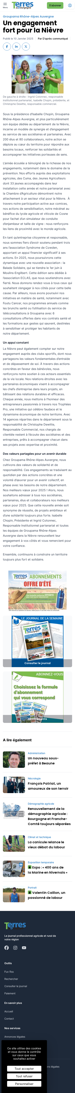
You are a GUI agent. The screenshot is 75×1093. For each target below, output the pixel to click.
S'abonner (55, 5)
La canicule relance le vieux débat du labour (46, 844)
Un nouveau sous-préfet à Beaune (43, 760)
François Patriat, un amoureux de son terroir (48, 786)
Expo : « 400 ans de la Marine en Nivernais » (47, 870)
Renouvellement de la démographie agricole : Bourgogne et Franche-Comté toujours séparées (49, 816)
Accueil (8, 1011)
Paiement (9, 993)
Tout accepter (24, 1068)
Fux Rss (9, 971)
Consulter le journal (15, 986)
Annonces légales (14, 1036)
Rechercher (11, 978)
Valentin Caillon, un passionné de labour (46, 895)
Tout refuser (24, 1076)
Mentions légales (49, 1066)
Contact (9, 1018)
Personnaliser (24, 1084)
